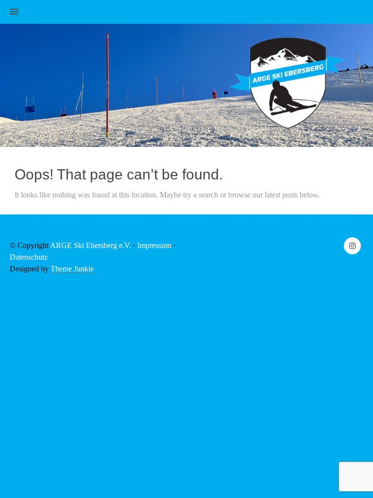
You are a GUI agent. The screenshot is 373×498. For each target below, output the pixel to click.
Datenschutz (29, 257)
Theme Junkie (72, 269)
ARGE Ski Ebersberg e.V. (90, 245)
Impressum (154, 245)
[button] (9, 12)
